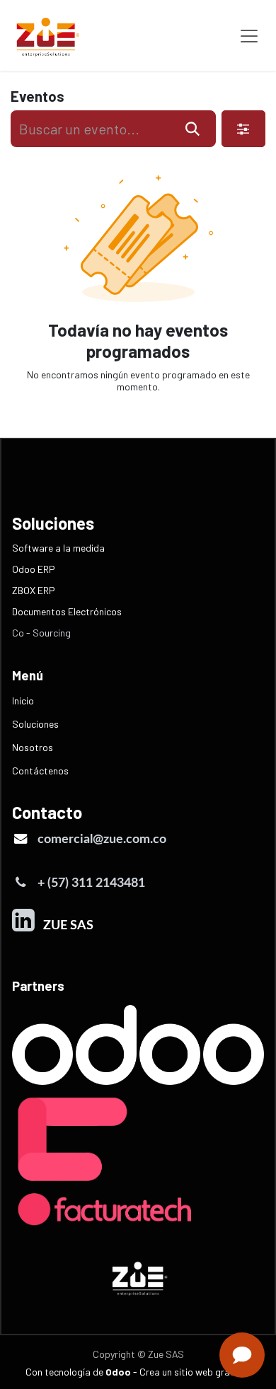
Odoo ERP (33, 569)
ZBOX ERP (33, 590)
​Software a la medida (58, 548)
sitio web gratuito (212, 1372)
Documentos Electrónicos (67, 611)
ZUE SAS (65, 925)
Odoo (119, 1372)
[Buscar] (193, 128)
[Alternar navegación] (249, 35)
